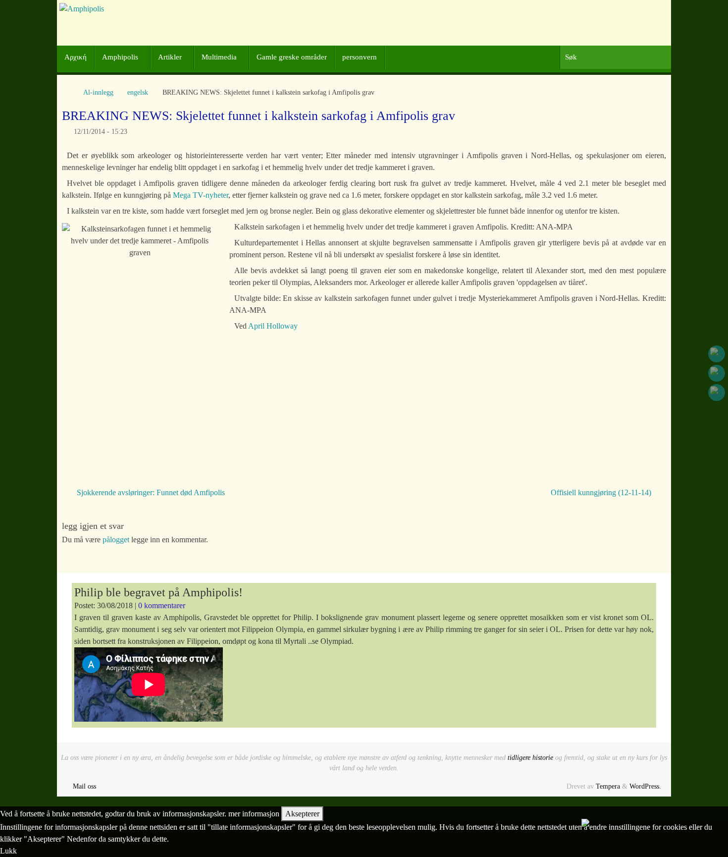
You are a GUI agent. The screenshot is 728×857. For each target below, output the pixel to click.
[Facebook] (716, 353)
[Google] (716, 373)
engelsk (137, 92)
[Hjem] (67, 92)
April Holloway (273, 326)
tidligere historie (530, 757)
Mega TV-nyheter (200, 195)
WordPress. (645, 786)
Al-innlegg (98, 92)
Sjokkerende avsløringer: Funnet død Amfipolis (150, 492)
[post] (716, 392)
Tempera (608, 786)
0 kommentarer (161, 605)
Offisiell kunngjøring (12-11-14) (602, 492)
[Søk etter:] (615, 57)
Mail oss (84, 786)
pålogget (116, 539)
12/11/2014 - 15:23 (100, 131)
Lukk (8, 851)
